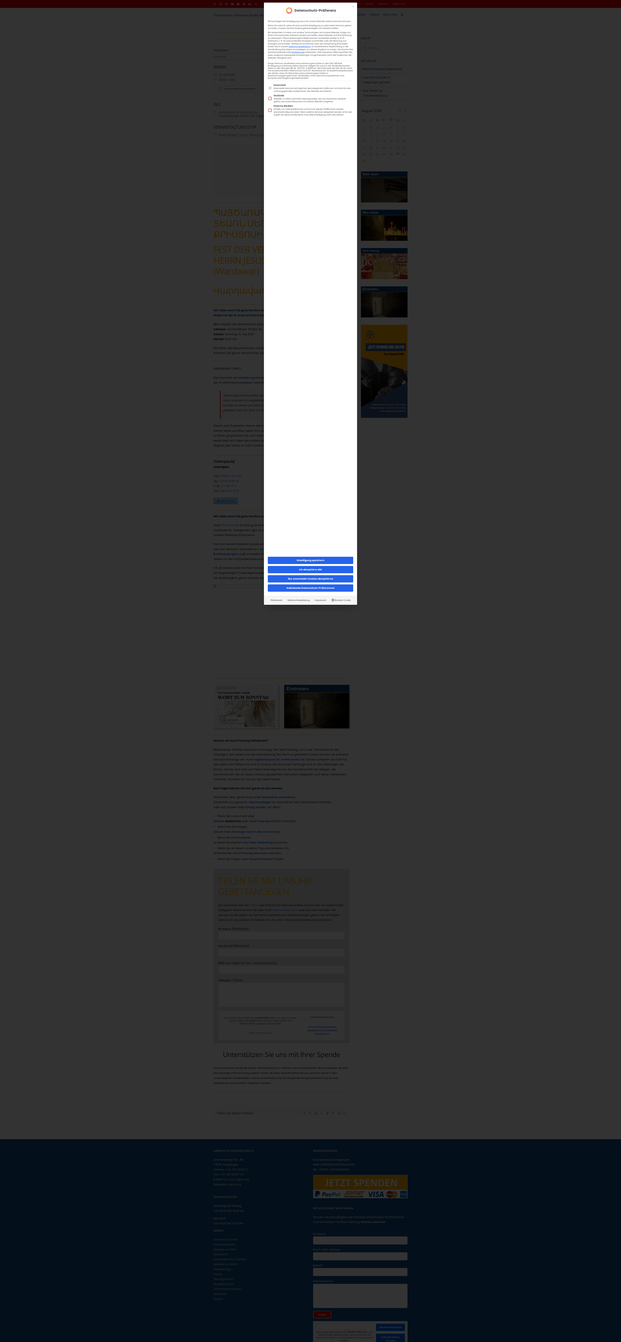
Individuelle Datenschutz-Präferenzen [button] (310, 588)
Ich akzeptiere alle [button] (310, 569)
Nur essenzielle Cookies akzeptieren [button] (310, 578)
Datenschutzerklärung (300, 46)
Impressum (321, 600)
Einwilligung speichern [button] (310, 560)
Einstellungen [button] (298, 52)
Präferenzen (276, 600)
